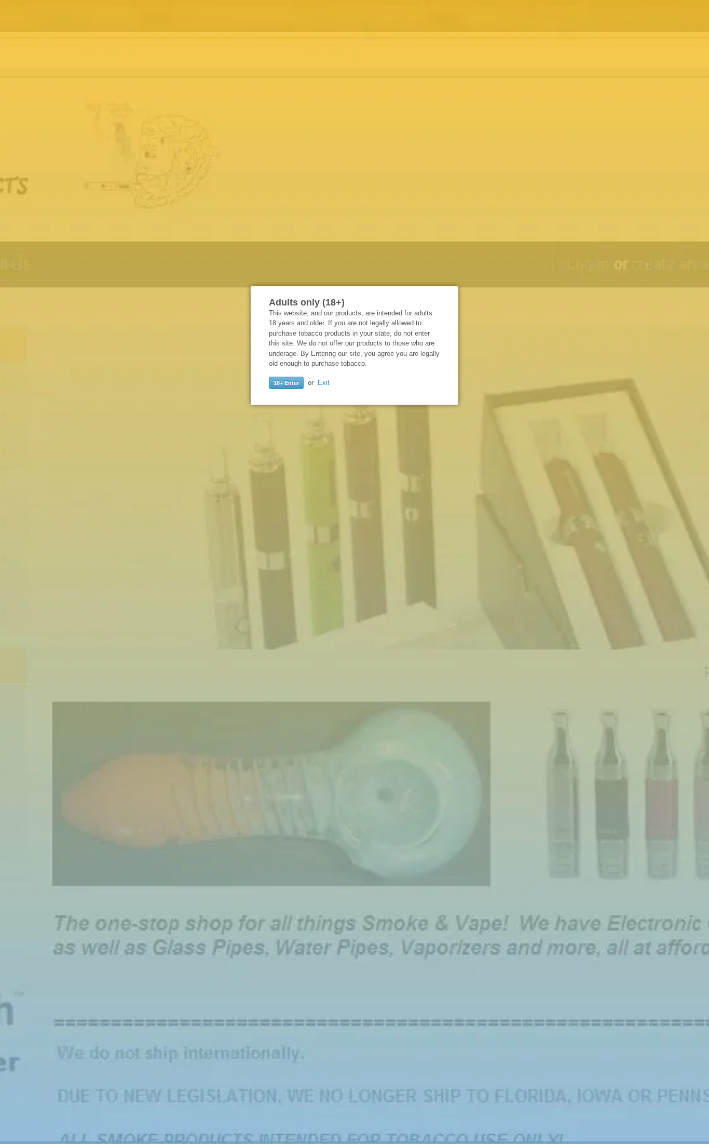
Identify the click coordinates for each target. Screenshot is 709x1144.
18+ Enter (286, 383)
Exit (324, 383)
